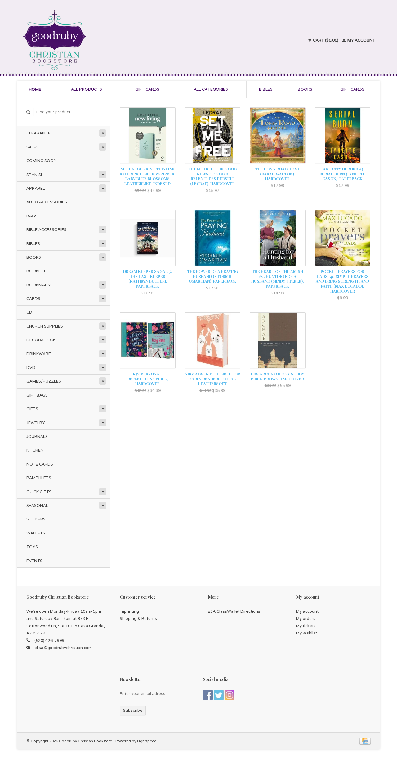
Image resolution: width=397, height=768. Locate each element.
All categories (211, 89)
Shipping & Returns (138, 618)
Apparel (35, 188)
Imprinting (129, 611)
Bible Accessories (46, 229)
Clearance (38, 133)
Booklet (36, 271)
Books (305, 89)
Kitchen (35, 450)
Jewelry (35, 422)
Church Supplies (44, 326)
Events (34, 560)
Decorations (41, 340)
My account (360, 40)
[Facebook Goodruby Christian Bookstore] (208, 695)
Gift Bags (37, 395)
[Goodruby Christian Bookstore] (109, 40)
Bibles (266, 89)
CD (29, 312)
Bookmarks (39, 285)
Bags (32, 216)
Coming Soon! (42, 160)
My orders (305, 618)
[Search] (28, 112)
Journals (37, 436)
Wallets (35, 533)
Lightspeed (147, 740)
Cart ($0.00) (325, 40)
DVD (30, 367)
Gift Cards (352, 89)
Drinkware (38, 354)
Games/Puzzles (43, 381)
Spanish (35, 174)
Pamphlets (38, 477)
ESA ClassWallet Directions (234, 611)
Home (35, 89)
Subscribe (132, 710)
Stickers (36, 519)
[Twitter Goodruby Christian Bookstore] (219, 695)
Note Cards (39, 464)
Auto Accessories (46, 202)
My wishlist (306, 633)
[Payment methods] (365, 740)
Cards (33, 298)
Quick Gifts (38, 491)
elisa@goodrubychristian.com (63, 647)
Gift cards (147, 89)
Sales (32, 147)
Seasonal (37, 505)
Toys (32, 546)
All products (86, 89)
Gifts (32, 408)
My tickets (306, 626)
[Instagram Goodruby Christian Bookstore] (229, 695)
